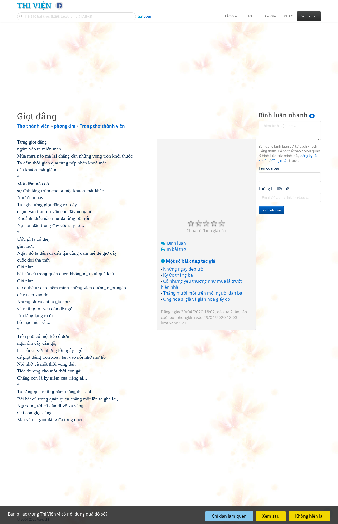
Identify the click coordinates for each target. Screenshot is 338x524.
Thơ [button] (248, 16)
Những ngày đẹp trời (183, 269)
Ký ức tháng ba (178, 275)
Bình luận (176, 243)
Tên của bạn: (270, 168)
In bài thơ (176, 249)
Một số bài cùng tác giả (190, 261)
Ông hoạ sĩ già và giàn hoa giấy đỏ (196, 299)
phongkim (185, 317)
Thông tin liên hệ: (274, 188)
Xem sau (270, 516)
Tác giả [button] (230, 16)
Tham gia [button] (268, 16)
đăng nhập (279, 160)
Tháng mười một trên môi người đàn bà (202, 293)
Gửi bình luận (271, 210)
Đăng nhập (308, 16)
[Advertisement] (169, 62)
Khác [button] (288, 16)
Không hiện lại (309, 516)
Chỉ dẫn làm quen (229, 516)
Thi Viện (34, 5)
